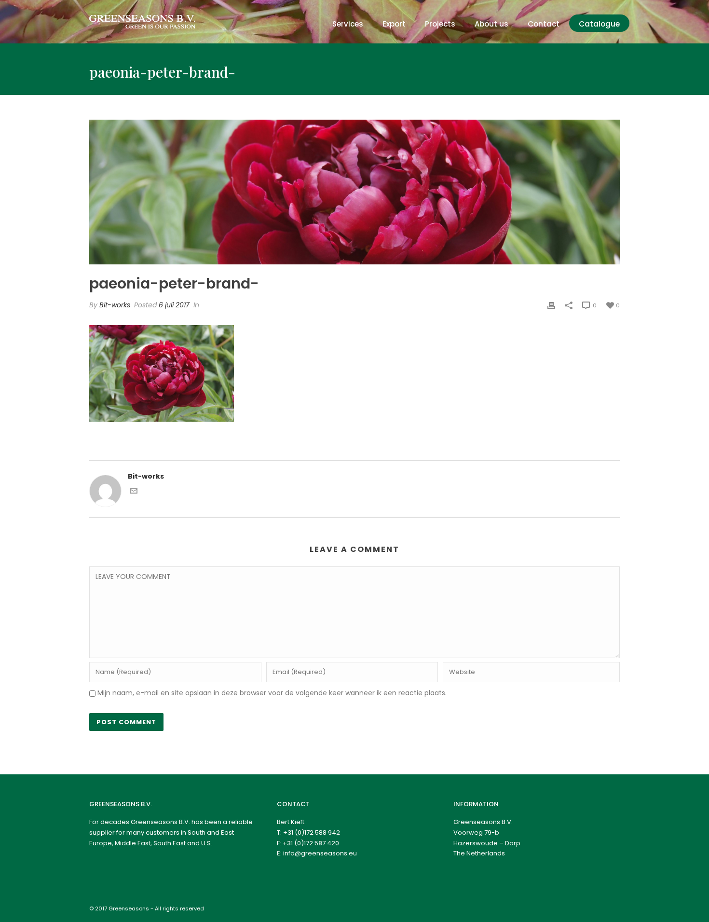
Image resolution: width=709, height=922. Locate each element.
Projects (440, 24)
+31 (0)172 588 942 (311, 832)
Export (394, 24)
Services (347, 24)
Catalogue (599, 24)
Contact (543, 24)
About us (491, 24)
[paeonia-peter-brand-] (354, 192)
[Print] (551, 305)
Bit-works (114, 305)
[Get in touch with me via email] (133, 492)
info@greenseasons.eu (320, 853)
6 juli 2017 (174, 305)
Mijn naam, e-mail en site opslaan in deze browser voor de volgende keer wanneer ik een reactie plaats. (272, 693)
